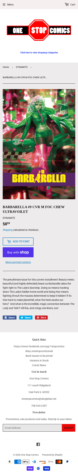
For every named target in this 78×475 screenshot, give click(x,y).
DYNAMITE (22, 67)
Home (6, 67)
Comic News (39, 365)
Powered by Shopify (52, 454)
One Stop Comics (30, 454)
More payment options (18, 262)
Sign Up (68, 428)
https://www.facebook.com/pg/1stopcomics (39, 346)
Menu (10, 4)
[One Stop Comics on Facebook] (38, 444)
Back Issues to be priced (39, 355)
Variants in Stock (39, 360)
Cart (72, 4)
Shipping (8, 229)
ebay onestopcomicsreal (39, 351)
